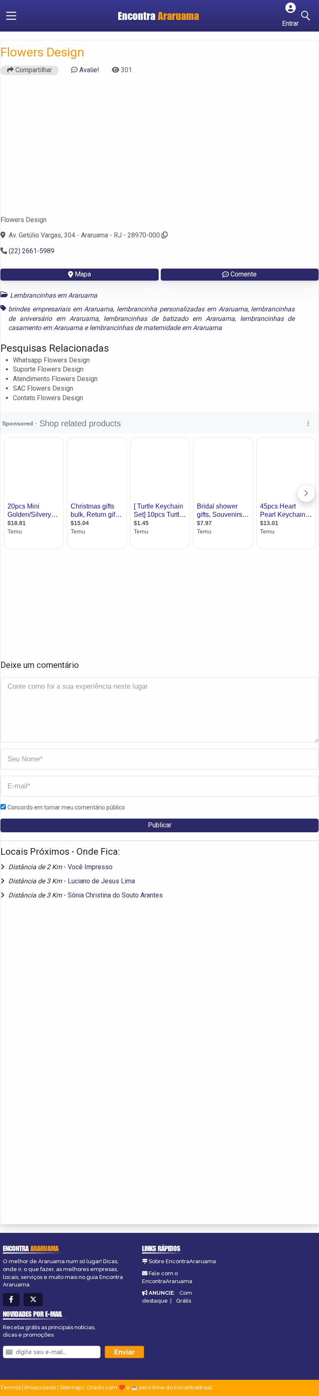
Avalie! (89, 70)
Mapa (83, 274)
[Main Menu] (11, 15)
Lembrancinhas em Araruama (53, 295)
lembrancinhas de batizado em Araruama (168, 319)
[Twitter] (33, 1300)
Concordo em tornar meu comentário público (66, 807)
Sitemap (71, 1387)
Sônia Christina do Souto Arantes (115, 895)
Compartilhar (33, 70)
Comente (244, 274)
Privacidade (40, 1387)
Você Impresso (90, 867)
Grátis (183, 1301)
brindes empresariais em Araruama (60, 309)
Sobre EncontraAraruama (182, 1261)
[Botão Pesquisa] (307, 16)
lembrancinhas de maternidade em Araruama (155, 328)
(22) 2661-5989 (31, 251)
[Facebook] (11, 1300)
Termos (10, 1387)
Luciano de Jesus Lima (101, 881)
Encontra (158, 16)
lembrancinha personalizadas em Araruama (182, 309)
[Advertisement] (159, 149)
